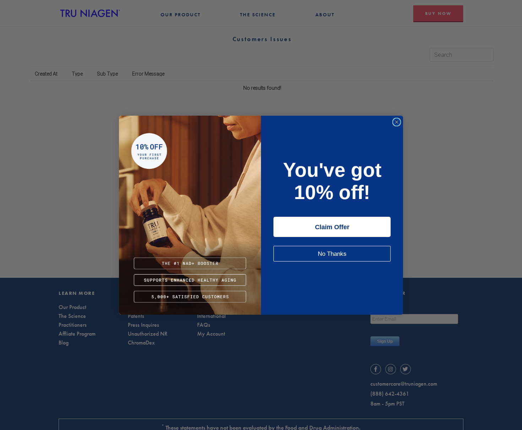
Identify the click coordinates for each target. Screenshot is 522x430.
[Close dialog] (396, 122)
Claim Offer (332, 227)
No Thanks (332, 253)
